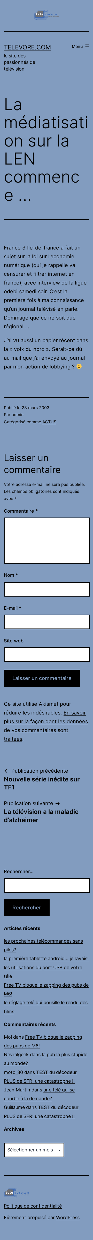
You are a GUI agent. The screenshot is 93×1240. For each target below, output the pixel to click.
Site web (14, 640)
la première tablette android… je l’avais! (46, 958)
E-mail (12, 608)
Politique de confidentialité (33, 1206)
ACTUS (49, 421)
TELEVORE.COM (27, 47)
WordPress (68, 1217)
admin (18, 414)
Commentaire (21, 511)
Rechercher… (19, 871)
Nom (11, 575)
